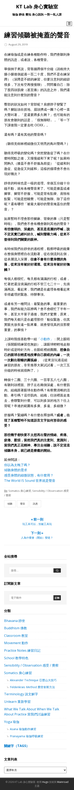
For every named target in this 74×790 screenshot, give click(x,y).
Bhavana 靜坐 (14, 620)
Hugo (45, 782)
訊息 (35, 503)
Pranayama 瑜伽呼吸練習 (26, 736)
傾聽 (9, 503)
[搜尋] (57, 570)
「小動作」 (45, 339)
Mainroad (62, 782)
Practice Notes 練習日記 (22, 650)
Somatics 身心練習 (19, 491)
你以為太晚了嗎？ (17, 465)
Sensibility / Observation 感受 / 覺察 (31, 665)
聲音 (22, 503)
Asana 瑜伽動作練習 (23, 729)
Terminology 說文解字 (21, 694)
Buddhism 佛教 (15, 628)
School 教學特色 (16, 658)
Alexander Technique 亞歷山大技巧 (33, 680)
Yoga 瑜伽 (11, 722)
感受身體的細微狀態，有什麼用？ (28, 475)
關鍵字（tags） (16, 746)
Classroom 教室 (16, 635)
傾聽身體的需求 (15, 470)
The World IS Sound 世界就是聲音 (29, 480)
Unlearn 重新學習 (17, 701)
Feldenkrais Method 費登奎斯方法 (32, 687)
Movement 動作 (16, 643)
